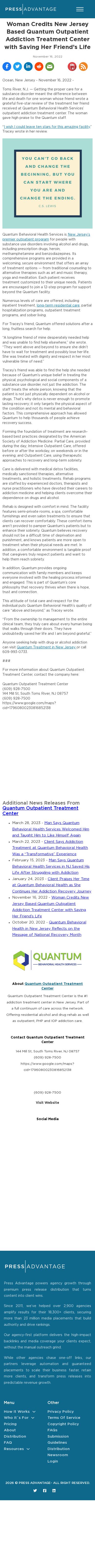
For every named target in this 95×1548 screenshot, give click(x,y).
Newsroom (58, 1455)
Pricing (10, 1424)
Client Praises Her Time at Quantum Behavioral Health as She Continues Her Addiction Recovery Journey (51, 885)
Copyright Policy (63, 1424)
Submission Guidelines (58, 1439)
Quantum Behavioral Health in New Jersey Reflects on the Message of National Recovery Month (49, 928)
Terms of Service (64, 1417)
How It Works (17, 1411)
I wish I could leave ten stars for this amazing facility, (47, 126)
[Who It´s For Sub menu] (33, 1418)
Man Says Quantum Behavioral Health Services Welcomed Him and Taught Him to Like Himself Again (50, 829)
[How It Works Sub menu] (34, 1411)
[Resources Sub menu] (28, 1449)
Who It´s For (16, 1417)
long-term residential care (58, 305)
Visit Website (47, 1102)
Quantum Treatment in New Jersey (46, 647)
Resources (14, 1449)
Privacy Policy (61, 1411)
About (10, 1430)
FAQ (8, 1442)
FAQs (52, 1430)
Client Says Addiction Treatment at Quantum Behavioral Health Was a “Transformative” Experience (50, 848)
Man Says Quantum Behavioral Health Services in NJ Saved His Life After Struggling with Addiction (51, 866)
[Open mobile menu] (80, 9)
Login (53, 1461)
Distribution (15, 1436)
